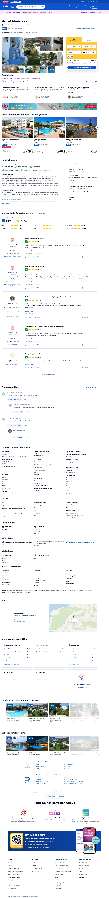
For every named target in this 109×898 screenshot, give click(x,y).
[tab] (74, 39)
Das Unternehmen (84, 863)
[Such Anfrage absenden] (43, 7)
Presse (81, 868)
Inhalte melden (12, 888)
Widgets (34, 865)
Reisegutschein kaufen (14, 877)
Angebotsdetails (12, 592)
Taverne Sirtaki (73, 652)
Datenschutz (59, 868)
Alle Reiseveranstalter (14, 885)
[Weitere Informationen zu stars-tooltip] (28, 21)
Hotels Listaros (40, 769)
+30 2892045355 (20, 621)
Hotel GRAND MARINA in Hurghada (73, 786)
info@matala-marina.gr (22, 619)
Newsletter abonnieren (14, 874)
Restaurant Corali (73, 655)
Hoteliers (34, 863)
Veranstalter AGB (60, 863)
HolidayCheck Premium (14, 880)
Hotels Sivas (67, 766)
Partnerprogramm (37, 868)
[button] (21, 51)
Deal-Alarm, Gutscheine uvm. (16, 871)
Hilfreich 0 (19, 411)
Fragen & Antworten (13, 868)
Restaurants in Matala (75, 664)
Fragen (34, 32)
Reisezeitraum (86, 44)
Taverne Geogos (73, 661)
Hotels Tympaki (68, 769)
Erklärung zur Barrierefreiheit (63, 883)
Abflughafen (70, 44)
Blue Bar (6, 676)
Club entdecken (83, 12)
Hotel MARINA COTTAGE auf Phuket (73, 783)
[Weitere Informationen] (24, 151)
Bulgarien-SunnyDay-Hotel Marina (73, 781)
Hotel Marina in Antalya (42, 781)
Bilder (28, 32)
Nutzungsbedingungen (61, 865)
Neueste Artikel (83, 877)
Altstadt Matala (8, 655)
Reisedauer (70, 49)
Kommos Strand (8, 658)
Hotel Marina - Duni (41, 783)
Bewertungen (18, 32)
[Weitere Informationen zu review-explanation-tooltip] (23, 28)
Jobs (80, 871)
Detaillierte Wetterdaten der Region (54, 796)
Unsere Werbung (84, 865)
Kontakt (83, 1)
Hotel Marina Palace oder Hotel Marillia (46, 777)
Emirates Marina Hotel (42, 786)
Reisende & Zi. (86, 49)
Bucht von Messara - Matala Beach (13, 652)
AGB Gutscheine (60, 880)
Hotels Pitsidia (39, 764)
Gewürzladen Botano (42, 676)
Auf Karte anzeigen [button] (32, 25)
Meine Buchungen (13, 863)
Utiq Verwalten (59, 874)
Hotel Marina (39, 779)
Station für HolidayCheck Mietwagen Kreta (81, 542)
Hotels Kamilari (40, 766)
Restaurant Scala (73, 658)
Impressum (58, 888)
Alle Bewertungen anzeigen (49, 374)
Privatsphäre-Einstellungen (63, 871)
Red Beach (7, 661)
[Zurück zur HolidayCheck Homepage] (8, 6)
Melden (26, 399)
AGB (56, 877)
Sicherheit (58, 885)
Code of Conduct (36, 871)
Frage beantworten (15, 399)
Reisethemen (83, 874)
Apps (9, 883)
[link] (69, 7)
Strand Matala (7, 649)
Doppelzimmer (13, 344)
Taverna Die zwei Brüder (75, 649)
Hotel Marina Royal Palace (71, 779)
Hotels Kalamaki (68, 764)
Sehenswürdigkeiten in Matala (12, 664)
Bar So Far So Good (9, 679)
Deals (5, 1)
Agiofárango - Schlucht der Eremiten (46, 652)
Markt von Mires (40, 679)
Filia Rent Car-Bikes (41, 649)
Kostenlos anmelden (95, 12)
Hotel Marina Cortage (70, 777)
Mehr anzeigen (6, 203)
